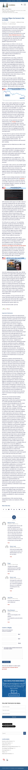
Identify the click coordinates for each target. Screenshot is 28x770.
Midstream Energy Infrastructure (10, 746)
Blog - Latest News (6, 9)
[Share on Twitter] (6, 509)
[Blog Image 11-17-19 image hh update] (14, 264)
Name (19, 634)
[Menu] (24, 4)
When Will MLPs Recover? (15, 35)
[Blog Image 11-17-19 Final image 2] (14, 193)
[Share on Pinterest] (11, 509)
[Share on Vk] (19, 509)
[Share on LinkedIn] (14, 509)
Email (19, 638)
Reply (9, 542)
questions (22, 178)
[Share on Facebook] (3, 509)
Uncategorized (5, 750)
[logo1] (11, 4)
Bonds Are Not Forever (7, 741)
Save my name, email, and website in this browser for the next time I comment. (13, 648)
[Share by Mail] (24, 509)
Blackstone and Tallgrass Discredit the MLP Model (14, 245)
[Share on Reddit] (22, 509)
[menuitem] (21, 4)
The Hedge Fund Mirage (7, 748)
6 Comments (12, 22)
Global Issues (5, 744)
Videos (3, 751)
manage (14, 121)
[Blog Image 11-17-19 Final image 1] (14, 94)
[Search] (21, 4)
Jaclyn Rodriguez (12, 23)
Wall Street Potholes (7, 753)
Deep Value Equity (6, 743)
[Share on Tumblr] (16, 509)
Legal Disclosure (21, 768)
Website (19, 643)
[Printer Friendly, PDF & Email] (6, 308)
